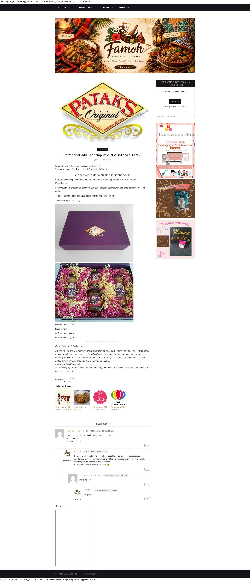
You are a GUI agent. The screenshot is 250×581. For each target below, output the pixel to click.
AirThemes (92, 574)
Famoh (97, 160)
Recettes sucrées (87, 8)
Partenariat (124, 8)
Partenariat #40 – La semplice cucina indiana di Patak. (102, 155)
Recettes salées (65, 8)
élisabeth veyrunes (77, 430)
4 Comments (107, 160)
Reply (147, 445)
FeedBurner (182, 106)
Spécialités (107, 8)
